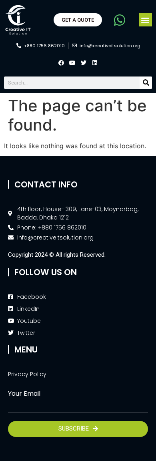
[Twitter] (83, 62)
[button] (145, 19)
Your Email (24, 394)
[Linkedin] (94, 62)
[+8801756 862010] (118, 20)
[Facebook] (61, 62)
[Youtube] (72, 62)
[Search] (146, 82)
